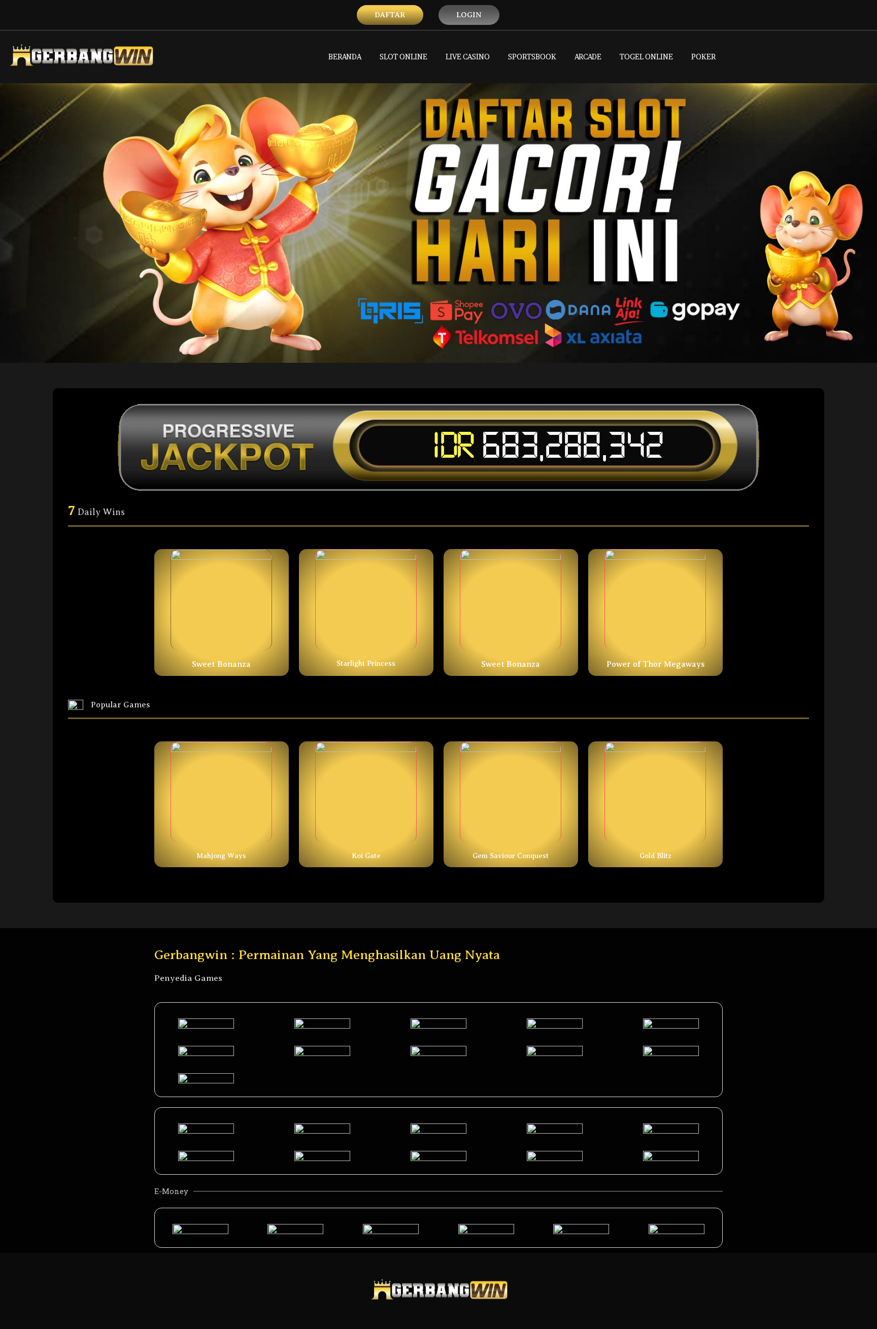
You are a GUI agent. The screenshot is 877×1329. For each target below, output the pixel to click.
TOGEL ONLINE (646, 56)
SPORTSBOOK (532, 56)
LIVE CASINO (468, 56)
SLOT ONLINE (403, 56)
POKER (703, 56)
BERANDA (344, 56)
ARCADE (588, 56)
